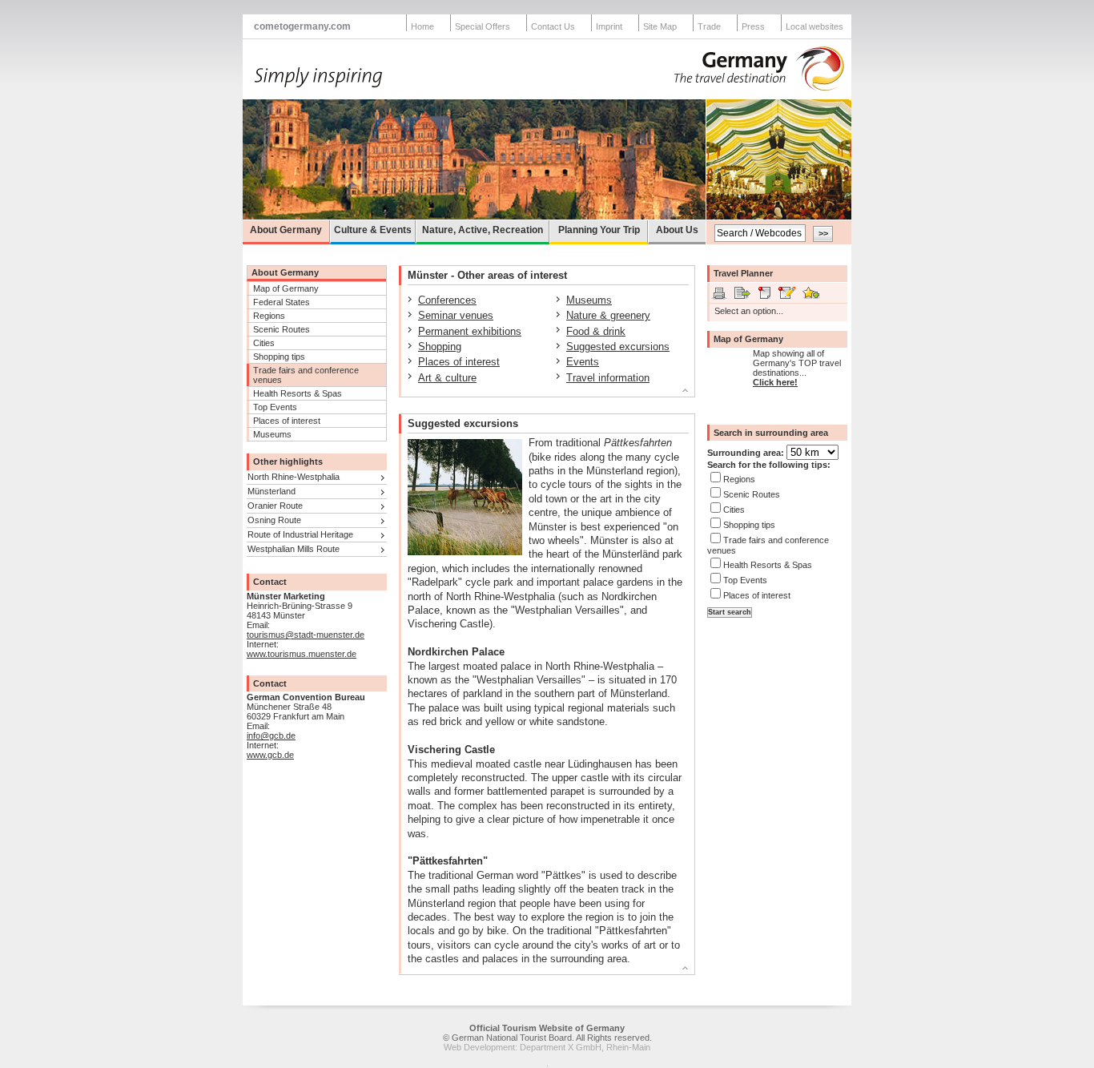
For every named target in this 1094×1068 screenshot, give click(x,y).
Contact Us (553, 26)
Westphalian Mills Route (293, 549)
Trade (709, 26)
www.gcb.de (270, 755)
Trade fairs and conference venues (306, 375)
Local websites (814, 26)
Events (582, 362)
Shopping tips (279, 356)
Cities (264, 343)
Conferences (447, 300)
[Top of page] (540, 393)
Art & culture (447, 378)
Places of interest (286, 420)
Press (753, 26)
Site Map (660, 26)
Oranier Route (275, 505)
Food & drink (595, 331)
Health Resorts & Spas (297, 393)
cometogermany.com (302, 26)
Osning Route (274, 520)
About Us (677, 230)
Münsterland (271, 491)
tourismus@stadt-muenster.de (305, 634)
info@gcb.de (271, 735)
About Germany (286, 230)
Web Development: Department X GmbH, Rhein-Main (547, 1047)
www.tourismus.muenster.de (301, 654)
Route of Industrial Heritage (300, 534)
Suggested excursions (618, 347)
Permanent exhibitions (469, 331)
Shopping (439, 347)
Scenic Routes (281, 329)
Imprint (609, 26)
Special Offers (482, 26)
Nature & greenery (608, 315)
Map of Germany (286, 288)
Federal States (281, 302)
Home (422, 26)
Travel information (608, 378)
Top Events (275, 407)
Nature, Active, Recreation (482, 230)
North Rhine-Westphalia (293, 477)
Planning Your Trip (599, 230)
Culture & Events (373, 230)
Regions (269, 315)
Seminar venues (455, 315)
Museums (272, 434)
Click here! (775, 382)
